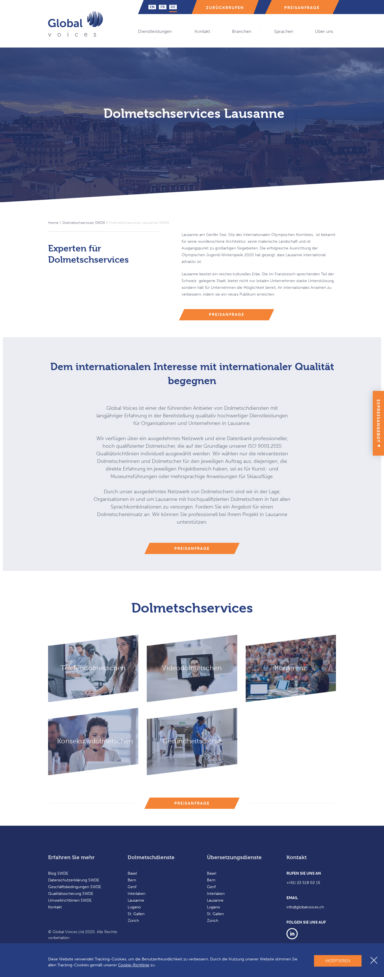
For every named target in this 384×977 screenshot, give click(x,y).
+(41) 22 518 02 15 (303, 882)
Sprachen (283, 31)
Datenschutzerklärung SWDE (73, 880)
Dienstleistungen (155, 31)
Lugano (134, 907)
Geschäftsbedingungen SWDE (74, 886)
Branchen (241, 31)
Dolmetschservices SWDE (83, 222)
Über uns (324, 31)
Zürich (133, 920)
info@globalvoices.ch (305, 907)
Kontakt (202, 31)
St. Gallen (136, 913)
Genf (132, 886)
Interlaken (136, 893)
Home (53, 222)
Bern (132, 880)
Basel (132, 873)
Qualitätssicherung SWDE (70, 893)
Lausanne (136, 900)
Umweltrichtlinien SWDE (70, 900)
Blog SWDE (58, 873)
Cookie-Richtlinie (133, 965)
